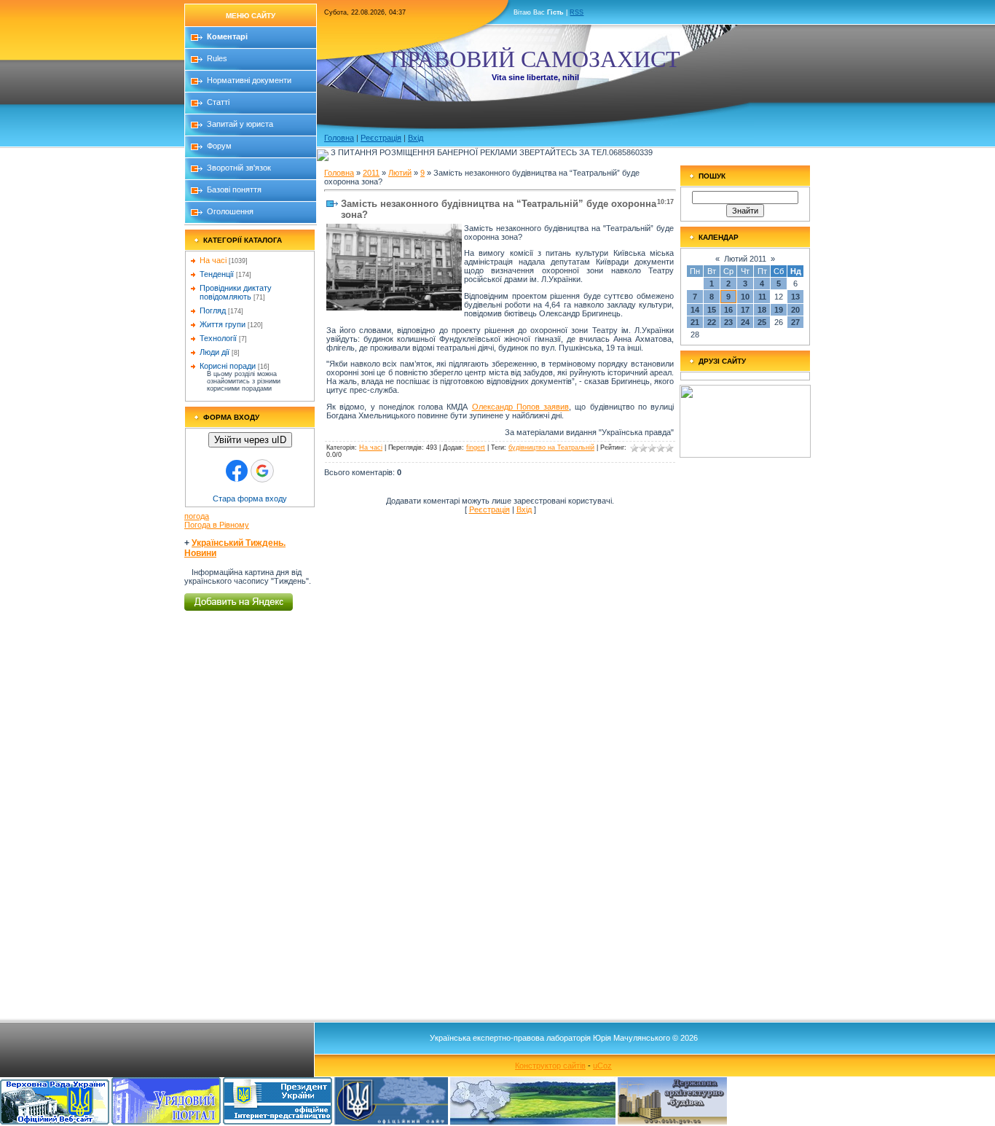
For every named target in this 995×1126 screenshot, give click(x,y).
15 (711, 309)
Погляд (213, 310)
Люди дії (214, 352)
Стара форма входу (250, 498)
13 (795, 296)
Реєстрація (381, 137)
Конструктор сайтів (550, 1065)
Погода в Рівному (216, 524)
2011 (371, 172)
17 (745, 309)
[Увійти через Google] (262, 470)
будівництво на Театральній (551, 447)
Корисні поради (228, 365)
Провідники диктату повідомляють (236, 292)
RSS (576, 12)
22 (711, 322)
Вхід (415, 137)
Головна (339, 137)
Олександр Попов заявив (521, 406)
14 (695, 309)
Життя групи (222, 324)
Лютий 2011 (745, 258)
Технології (218, 338)
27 (795, 322)
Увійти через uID (250, 439)
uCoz (602, 1065)
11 (762, 296)
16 (728, 309)
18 (762, 309)
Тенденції (217, 274)
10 (745, 296)
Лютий (400, 172)
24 (745, 322)
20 (795, 309)
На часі (213, 260)
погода (196, 516)
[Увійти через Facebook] (237, 471)
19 (778, 309)
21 (695, 322)
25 (762, 322)
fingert (475, 447)
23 (728, 322)
